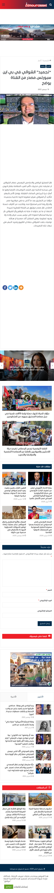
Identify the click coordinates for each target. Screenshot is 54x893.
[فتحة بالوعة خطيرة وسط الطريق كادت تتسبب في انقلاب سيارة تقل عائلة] (13, 831)
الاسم (49, 590)
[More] (21, 287)
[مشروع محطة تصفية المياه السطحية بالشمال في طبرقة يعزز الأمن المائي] (40, 799)
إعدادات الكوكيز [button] (21, 887)
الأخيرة (13, 697)
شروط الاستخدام (34, 879)
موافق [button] (8, 887)
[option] (27, 365)
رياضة (43, 66)
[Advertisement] (27, 154)
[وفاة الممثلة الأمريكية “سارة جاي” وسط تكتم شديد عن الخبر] (43, 726)
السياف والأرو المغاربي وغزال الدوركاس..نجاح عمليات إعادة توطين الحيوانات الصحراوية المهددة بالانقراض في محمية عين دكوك (14, 527)
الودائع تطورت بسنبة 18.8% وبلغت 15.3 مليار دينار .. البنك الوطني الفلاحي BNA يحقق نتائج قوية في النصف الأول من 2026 (40, 847)
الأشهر (40, 697)
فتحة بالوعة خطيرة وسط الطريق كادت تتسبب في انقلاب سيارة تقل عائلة (15, 844)
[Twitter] (10, 287)
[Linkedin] (15, 287)
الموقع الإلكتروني (44, 611)
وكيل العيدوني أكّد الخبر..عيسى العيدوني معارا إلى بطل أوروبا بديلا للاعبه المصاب (19, 754)
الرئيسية (46, 61)
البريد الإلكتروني (45, 600)
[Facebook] (4, 287)
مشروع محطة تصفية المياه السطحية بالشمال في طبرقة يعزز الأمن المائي (40, 812)
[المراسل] (36, 4)
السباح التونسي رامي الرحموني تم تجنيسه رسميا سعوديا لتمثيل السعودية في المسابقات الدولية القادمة (40, 527)
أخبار (39, 61)
